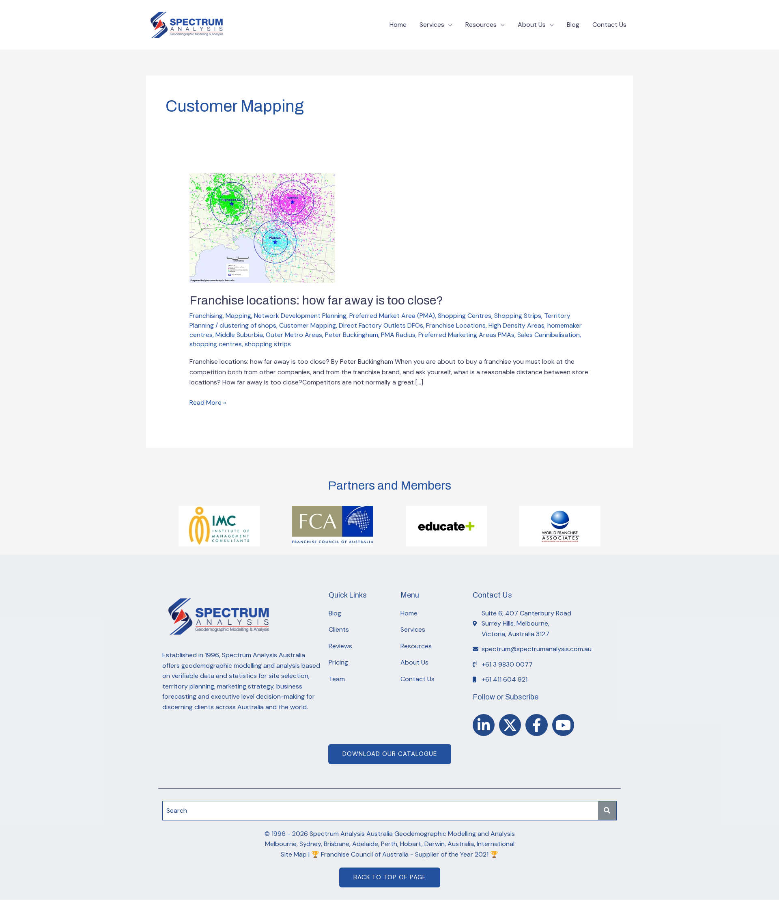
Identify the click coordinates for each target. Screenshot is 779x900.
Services (432, 24)
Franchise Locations (456, 325)
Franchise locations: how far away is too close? (316, 300)
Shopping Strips (517, 315)
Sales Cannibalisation (548, 334)
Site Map (294, 854)
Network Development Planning (300, 315)
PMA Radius (398, 334)
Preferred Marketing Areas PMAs (466, 334)
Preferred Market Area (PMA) (392, 315)
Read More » (207, 402)
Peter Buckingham (351, 334)
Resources (481, 24)
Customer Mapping (307, 325)
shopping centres (215, 344)
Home (398, 24)
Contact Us (609, 24)
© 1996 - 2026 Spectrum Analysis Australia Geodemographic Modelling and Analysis (390, 833)
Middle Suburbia (239, 334)
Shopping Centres (464, 315)
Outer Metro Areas (294, 334)
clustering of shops (247, 325)
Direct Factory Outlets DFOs (381, 325)
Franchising (206, 315)
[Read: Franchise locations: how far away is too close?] (262, 227)
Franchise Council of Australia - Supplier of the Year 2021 (404, 854)
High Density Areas (516, 325)
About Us (532, 24)
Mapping (238, 315)
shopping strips (268, 344)
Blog (573, 24)
